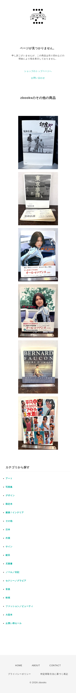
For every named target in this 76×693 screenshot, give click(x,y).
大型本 (9, 614)
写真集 (9, 487)
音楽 (8, 589)
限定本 (9, 504)
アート (9, 478)
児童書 (9, 563)
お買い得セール (14, 623)
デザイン (10, 495)
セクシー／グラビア (16, 580)
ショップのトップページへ (38, 71)
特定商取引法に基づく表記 (54, 674)
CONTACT (55, 665)
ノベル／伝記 (12, 572)
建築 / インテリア (15, 512)
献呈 (8, 555)
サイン (9, 546)
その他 (9, 521)
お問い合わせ (38, 78)
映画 (8, 597)
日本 (8, 529)
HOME (18, 665)
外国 (8, 538)
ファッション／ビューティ (19, 606)
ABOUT (36, 665)
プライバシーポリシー (19, 674)
